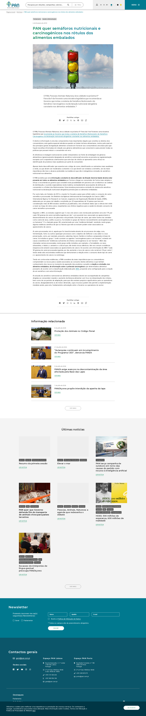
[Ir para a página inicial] (12, 4)
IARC (77, 269)
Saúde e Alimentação (49, 19)
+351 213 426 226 (51, 675)
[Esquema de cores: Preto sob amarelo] (121, 5)
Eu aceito (131, 708)
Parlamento (37, 19)
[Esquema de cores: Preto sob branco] (114, 5)
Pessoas (82, 506)
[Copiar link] (86, 120)
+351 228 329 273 (82, 673)
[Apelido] (81, 614)
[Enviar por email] (82, 121)
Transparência (116, 512)
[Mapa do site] (97, 4)
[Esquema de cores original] (111, 5)
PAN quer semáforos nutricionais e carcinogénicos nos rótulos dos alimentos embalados (53, 12)
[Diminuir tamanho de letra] (101, 4)
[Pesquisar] (68, 4)
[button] (135, 5)
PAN (28, 506)
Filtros (79, 5)
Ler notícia (23, 467)
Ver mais (57, 335)
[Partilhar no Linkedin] (74, 121)
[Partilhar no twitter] (64, 121)
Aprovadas (29, 556)
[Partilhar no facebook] (60, 120)
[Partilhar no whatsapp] (67, 120)
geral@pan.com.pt (23, 658)
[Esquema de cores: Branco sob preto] (118, 5)
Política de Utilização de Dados (69, 619)
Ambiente (83, 460)
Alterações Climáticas (71, 460)
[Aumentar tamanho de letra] (107, 4)
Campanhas (100, 460)
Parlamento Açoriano (39, 460)
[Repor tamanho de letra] (103, 4)
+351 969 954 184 (51, 678)
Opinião (28, 460)
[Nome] (59, 614)
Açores (22, 460)
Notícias (19, 12)
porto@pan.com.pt (82, 676)
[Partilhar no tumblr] (71, 120)
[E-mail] (105, 614)
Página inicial (10, 12)
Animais (22, 506)
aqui (33, 711)
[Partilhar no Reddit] (78, 120)
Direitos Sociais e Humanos (111, 506)
